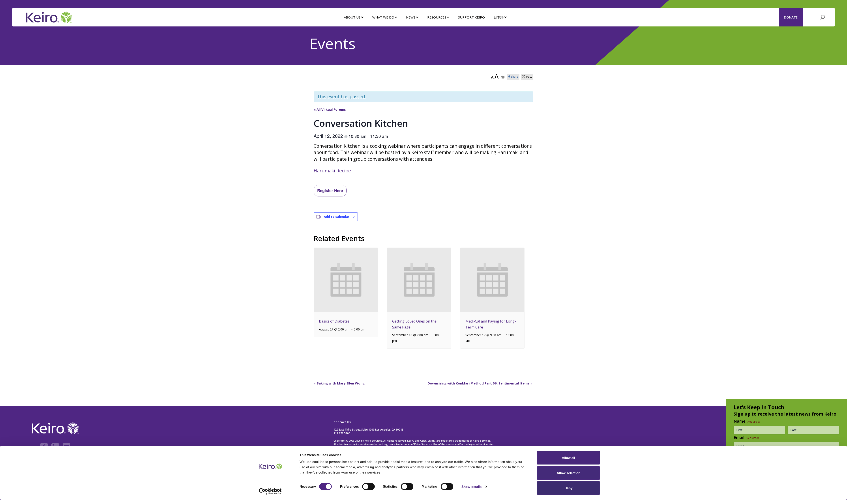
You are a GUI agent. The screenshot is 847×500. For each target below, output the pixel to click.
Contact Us (342, 422)
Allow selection (568, 473)
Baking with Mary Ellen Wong (339, 383)
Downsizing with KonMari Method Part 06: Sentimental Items (479, 383)
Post (529, 76)
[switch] (368, 486)
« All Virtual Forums (330, 109)
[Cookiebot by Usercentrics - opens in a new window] (270, 491)
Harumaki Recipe (332, 171)
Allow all (568, 458)
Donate (791, 17)
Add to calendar (336, 217)
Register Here (330, 190)
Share (514, 76)
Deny (568, 488)
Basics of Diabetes (334, 321)
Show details (471, 487)
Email (746, 437)
